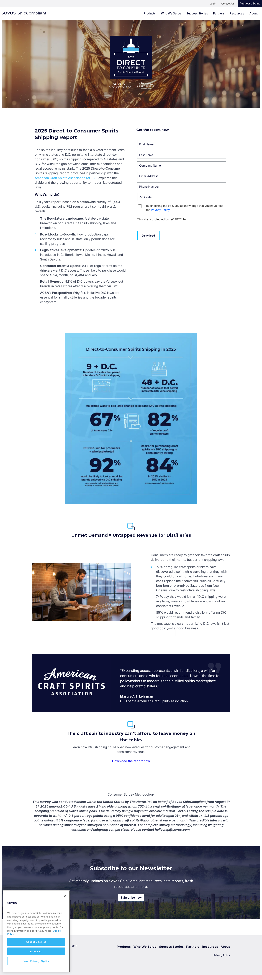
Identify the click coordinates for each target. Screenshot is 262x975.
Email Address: (155, 174)
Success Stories (197, 13)
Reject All (36, 951)
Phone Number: (155, 184)
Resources (237, 13)
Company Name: (155, 163)
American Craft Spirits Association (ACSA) (66, 178)
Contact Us (227, 3)
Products (150, 13)
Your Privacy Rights (36, 961)
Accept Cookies (36, 941)
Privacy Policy (160, 210)
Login (213, 3)
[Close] (65, 896)
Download (148, 235)
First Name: (155, 142)
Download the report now (131, 761)
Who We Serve (171, 13)
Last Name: (155, 153)
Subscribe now (131, 897)
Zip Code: (155, 195)
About (253, 13)
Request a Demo (250, 3)
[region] (36, 931)
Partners (218, 13)
